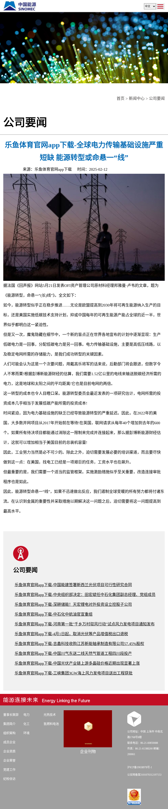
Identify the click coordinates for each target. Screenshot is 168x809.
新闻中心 (137, 98)
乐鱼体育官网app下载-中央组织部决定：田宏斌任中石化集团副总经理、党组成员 (85, 595)
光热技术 (50, 714)
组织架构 (9, 733)
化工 (26, 724)
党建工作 (9, 769)
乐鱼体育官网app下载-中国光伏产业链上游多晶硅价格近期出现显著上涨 (77, 663)
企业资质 (9, 751)
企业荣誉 (9, 760)
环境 (26, 733)
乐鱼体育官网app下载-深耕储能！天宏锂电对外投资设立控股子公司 (73, 604)
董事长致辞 (11, 714)
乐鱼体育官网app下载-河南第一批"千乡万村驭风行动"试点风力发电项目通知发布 (85, 624)
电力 (26, 714)
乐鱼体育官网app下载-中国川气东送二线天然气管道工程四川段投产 (73, 653)
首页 (120, 98)
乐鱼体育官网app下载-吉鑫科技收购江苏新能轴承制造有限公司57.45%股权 (79, 644)
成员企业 (9, 742)
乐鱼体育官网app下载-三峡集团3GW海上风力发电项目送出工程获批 (74, 673)
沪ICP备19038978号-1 (139, 767)
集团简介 (9, 724)
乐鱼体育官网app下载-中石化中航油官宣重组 (54, 614)
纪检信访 (9, 778)
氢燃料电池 (51, 724)
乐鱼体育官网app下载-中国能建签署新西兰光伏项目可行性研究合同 (73, 585)
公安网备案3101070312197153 (144, 774)
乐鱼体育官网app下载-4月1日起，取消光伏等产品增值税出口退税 (71, 634)
